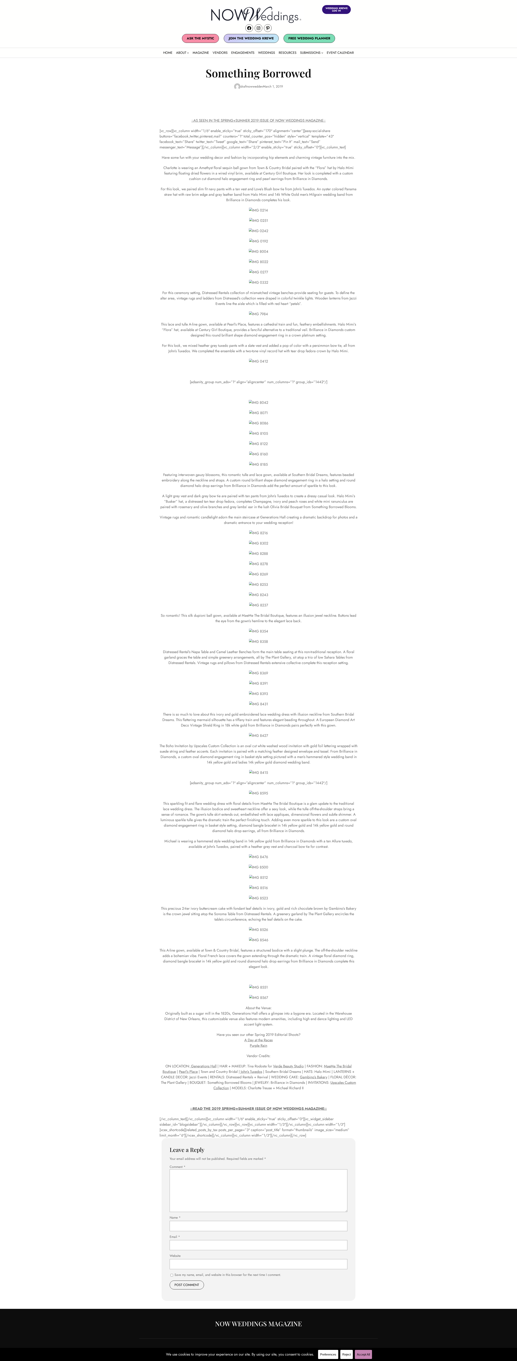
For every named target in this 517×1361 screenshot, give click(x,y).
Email (175, 1236)
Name (175, 1217)
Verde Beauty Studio (288, 1066)
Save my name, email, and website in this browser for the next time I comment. (227, 1274)
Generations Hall (203, 1066)
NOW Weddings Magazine (258, 1323)
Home (167, 52)
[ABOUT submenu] (188, 53)
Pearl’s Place (188, 1071)
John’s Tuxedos (251, 1071)
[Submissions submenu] (322, 53)
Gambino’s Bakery (313, 1077)
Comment (177, 1166)
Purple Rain (258, 1045)
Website (175, 1255)
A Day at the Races (258, 1040)
